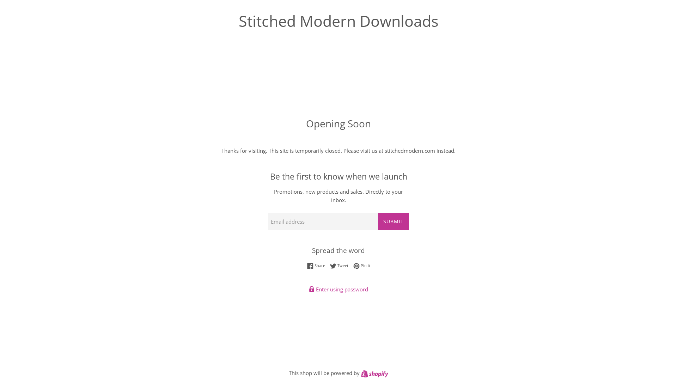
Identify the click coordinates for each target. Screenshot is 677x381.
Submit (393, 221)
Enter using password (341, 289)
